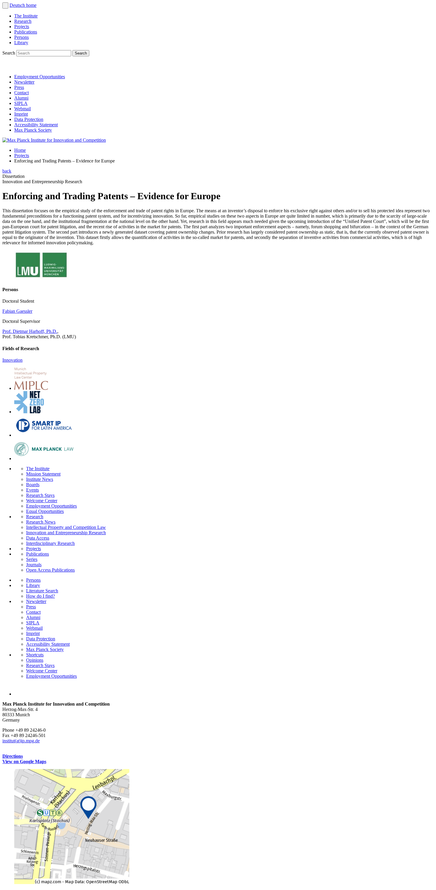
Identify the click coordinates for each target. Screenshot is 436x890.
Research (22, 21)
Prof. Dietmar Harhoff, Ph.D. (29, 331)
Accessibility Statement (36, 124)
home (31, 5)
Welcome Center (41, 500)
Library (21, 42)
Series (31, 559)
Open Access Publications (50, 569)
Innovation (12, 360)
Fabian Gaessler (17, 311)
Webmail (22, 108)
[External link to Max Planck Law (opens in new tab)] (44, 458)
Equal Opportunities (45, 511)
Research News (40, 521)
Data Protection (28, 119)
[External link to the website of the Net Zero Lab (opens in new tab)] (29, 411)
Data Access (37, 537)
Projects (21, 26)
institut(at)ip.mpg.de (21, 740)
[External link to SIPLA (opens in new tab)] (44, 435)
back (6, 170)
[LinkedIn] (8, 66)
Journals (34, 564)
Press (19, 87)
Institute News (39, 479)
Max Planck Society (33, 130)
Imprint (21, 114)
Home (20, 150)
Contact (21, 92)
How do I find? (40, 596)
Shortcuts (35, 654)
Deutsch (17, 5)
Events (32, 489)
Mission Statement (43, 473)
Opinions (34, 660)
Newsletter (24, 81)
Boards (32, 484)
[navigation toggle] (5, 5)
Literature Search (42, 590)
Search (9, 52)
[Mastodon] (34, 66)
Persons (21, 37)
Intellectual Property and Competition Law (66, 527)
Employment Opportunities (39, 76)
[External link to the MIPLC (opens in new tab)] (31, 388)
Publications (25, 31)
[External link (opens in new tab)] (71, 882)
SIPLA (21, 103)
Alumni (21, 98)
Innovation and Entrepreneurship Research (66, 532)
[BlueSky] (21, 66)
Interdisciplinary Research (50, 543)
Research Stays (40, 495)
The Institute (26, 15)
